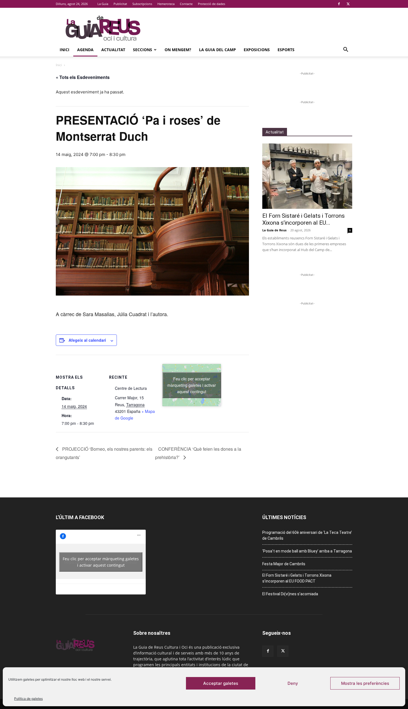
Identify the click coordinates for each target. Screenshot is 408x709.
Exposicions (257, 49)
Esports (286, 49)
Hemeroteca (166, 4)
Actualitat (113, 49)
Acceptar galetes (220, 683)
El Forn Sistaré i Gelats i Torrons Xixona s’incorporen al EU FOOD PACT (296, 578)
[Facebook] (339, 4)
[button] (345, 50)
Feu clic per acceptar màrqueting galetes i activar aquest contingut (191, 385)
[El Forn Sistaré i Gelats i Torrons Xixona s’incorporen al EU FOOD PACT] (307, 176)
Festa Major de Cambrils (283, 564)
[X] (348, 4)
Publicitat (120, 4)
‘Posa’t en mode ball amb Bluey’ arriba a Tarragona (307, 551)
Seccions (142, 49)
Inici (64, 49)
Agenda (85, 49)
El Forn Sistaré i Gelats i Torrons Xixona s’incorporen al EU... (303, 219)
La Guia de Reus (274, 230)
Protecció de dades (211, 4)
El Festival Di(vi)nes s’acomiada (290, 594)
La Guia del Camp (217, 49)
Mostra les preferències (365, 683)
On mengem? (178, 49)
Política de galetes (28, 698)
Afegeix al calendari (87, 340)
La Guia (102, 4)
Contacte (186, 4)
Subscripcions (142, 4)
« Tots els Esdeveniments (83, 77)
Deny (293, 683)
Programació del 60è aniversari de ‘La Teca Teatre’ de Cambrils (307, 535)
